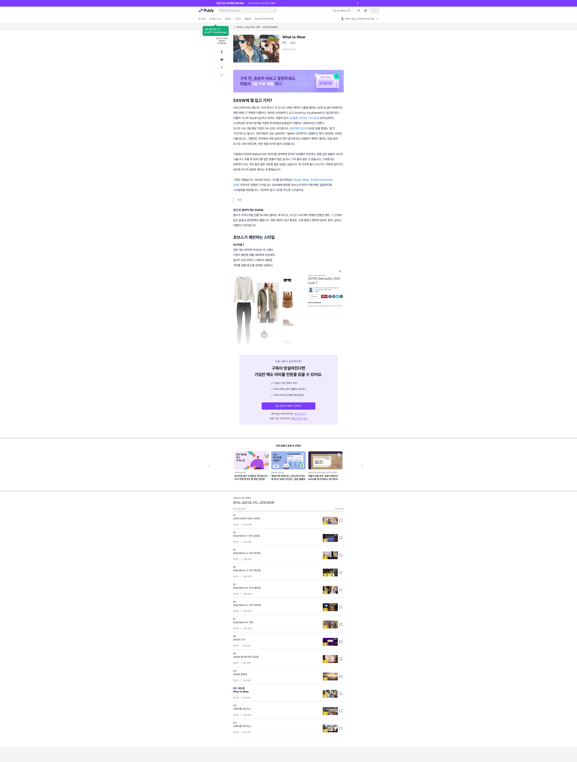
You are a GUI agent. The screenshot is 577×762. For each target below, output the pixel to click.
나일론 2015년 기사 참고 (304, 118)
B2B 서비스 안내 (299, 418)
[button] (216, 31)
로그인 (374, 11)
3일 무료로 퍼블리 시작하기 (288, 406)
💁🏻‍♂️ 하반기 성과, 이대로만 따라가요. (358, 18)
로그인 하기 (300, 413)
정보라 (293, 42)
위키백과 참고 (298, 128)
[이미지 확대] (340, 271)
